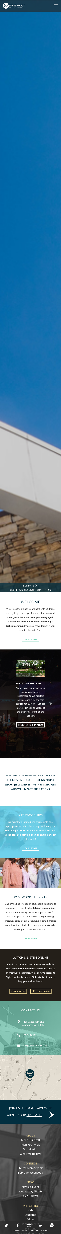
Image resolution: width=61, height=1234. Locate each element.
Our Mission (30, 1149)
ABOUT (30, 1135)
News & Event (30, 1187)
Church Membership (30, 1168)
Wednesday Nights (30, 1191)
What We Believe (30, 1154)
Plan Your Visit (30, 1144)
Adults (31, 1219)
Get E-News (30, 1196)
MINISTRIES (30, 1205)
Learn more (30, 639)
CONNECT (30, 1163)
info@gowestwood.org (35, 1045)
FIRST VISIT (34, 1115)
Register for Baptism (30, 724)
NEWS (30, 1182)
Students (30, 1215)
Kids (30, 1210)
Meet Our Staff (30, 1140)
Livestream (43, 991)
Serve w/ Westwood (30, 1172)
